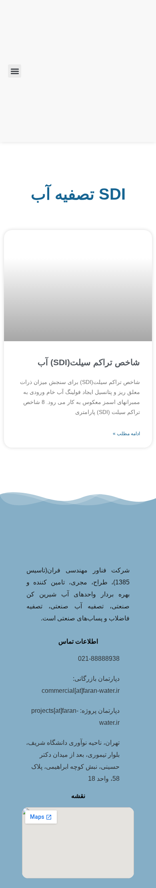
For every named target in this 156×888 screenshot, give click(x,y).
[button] (14, 71)
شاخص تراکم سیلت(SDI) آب (89, 362)
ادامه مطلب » (126, 433)
